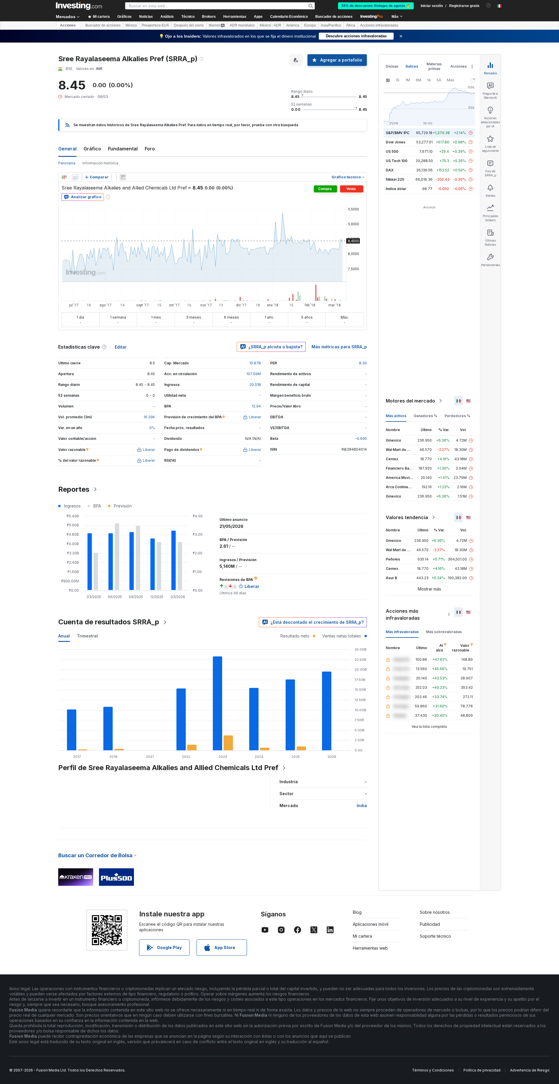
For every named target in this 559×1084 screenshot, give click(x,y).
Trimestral (87, 635)
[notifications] (488, 5)
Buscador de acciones (334, 17)
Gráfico (92, 149)
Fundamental (123, 149)
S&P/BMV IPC (397, 133)
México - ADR (270, 25)
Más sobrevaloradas (444, 632)
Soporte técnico (435, 936)
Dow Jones (395, 142)
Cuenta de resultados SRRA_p (108, 622)
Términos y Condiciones (433, 1070)
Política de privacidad (482, 1070)
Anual (64, 635)
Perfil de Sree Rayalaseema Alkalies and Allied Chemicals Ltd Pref (168, 767)
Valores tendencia (407, 517)
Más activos (396, 416)
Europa (310, 25)
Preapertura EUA (155, 25)
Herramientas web (370, 948)
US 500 (392, 151)
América (292, 25)
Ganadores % (425, 416)
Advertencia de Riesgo (529, 1070)
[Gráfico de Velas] (64, 177)
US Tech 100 (396, 161)
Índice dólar (396, 189)
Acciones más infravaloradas (403, 614)
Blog (357, 912)
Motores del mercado (410, 401)
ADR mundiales (242, 25)
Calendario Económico (289, 17)
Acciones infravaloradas (379, 25)
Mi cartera (362, 936)
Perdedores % (457, 416)
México (131, 25)
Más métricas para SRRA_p (339, 346)
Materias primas (434, 66)
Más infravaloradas (402, 632)
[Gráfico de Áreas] (75, 177)
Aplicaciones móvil (370, 924)
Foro (150, 149)
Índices (412, 66)
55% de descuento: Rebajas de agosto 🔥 (376, 6)
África (350, 25)
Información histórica (100, 163)
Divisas (392, 66)
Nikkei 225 (395, 179)
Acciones (68, 25)
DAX (390, 170)
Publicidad (430, 924)
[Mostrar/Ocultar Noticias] (123, 177)
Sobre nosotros (435, 912)
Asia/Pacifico (331, 25)
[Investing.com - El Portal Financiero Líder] (79, 6)
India (362, 805)
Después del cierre (189, 25)
